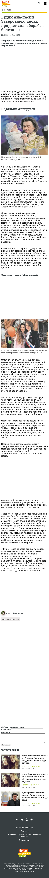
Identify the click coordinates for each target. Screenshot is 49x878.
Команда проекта (24, 827)
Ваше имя (6, 729)
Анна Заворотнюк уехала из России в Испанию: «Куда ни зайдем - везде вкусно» (35, 759)
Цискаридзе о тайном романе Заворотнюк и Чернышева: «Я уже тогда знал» (35, 796)
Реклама (25, 831)
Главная (10, 10)
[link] (24, 135)
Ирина (9, 613)
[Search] (39, 4)
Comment (5, 732)
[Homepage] (6, 3)
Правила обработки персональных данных (24, 835)
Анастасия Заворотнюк (10, 619)
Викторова (17, 613)
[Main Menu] (45, 3)
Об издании (24, 840)
